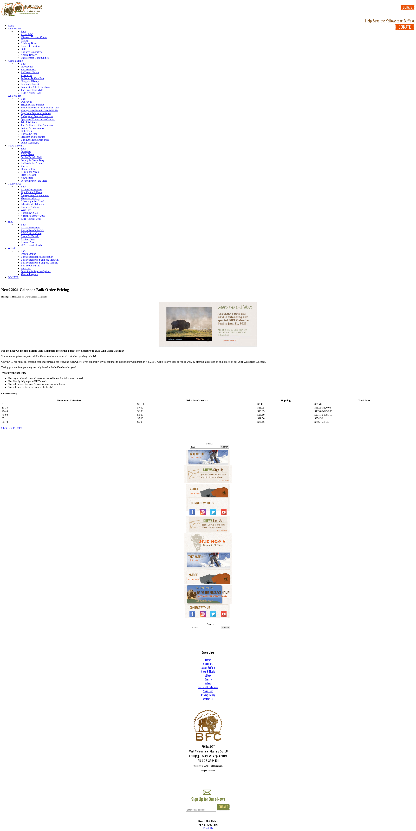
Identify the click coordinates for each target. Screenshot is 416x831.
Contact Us (208, 699)
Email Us (208, 828)
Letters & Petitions (208, 687)
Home (208, 660)
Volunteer (208, 691)
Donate (208, 679)
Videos (208, 683)
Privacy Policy (208, 695)
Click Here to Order (11, 428)
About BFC (208, 664)
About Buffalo (208, 668)
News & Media (208, 671)
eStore (208, 675)
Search (209, 443)
